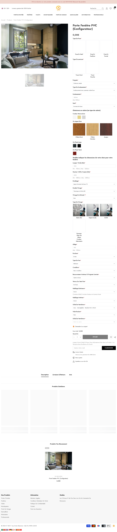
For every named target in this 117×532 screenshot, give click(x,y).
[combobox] (95, 8)
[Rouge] (75, 153)
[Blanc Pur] (79, 153)
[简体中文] (4, 530)
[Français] (8, 530)
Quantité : (76, 334)
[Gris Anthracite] (75, 146)
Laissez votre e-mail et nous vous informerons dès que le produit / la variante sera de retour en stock (93, 343)
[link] (14, 430)
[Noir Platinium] (79, 146)
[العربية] (2, 530)
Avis (70, 375)
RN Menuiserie (58, 476)
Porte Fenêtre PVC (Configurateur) (58, 478)
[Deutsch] (10, 530)
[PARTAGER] (114, 337)
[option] (34, 46)
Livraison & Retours (59, 375)
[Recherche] (97, 8)
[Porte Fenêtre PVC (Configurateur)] (58, 460)
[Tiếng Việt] (21, 530)
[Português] (17, 530)
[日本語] (15, 530)
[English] (6, 530)
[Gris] (84, 117)
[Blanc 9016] (75, 117)
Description (45, 375)
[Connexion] (107, 8)
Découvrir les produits (79, 2)
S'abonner (109, 348)
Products (9, 20)
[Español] (19, 530)
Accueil (3, 20)
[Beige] (79, 117)
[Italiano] (13, 530)
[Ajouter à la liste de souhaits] (111, 337)
